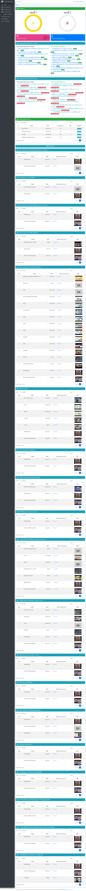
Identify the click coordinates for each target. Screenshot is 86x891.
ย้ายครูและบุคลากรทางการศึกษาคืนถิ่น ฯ (28, 52)
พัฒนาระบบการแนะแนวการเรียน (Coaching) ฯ (63, 55)
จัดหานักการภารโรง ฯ (23, 61)
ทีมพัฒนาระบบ (63, 889)
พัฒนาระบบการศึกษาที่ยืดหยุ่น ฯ (60, 57)
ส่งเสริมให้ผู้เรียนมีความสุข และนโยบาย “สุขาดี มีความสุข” (67, 71)
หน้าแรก (21, 1)
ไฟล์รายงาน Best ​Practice (61, 156)
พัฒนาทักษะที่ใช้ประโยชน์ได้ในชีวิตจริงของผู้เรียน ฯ (64, 59)
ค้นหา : (72, 122)
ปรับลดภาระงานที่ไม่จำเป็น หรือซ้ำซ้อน (27, 62)
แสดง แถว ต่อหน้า (21, 122)
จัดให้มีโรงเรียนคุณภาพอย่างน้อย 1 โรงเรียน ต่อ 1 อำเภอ (65, 54)
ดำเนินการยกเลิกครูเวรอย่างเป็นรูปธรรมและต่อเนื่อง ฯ (31, 59)
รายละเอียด (79, 125)
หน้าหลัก (17, 5)
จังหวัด (48, 125)
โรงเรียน (31, 125)
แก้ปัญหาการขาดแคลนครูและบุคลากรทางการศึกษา (30, 64)
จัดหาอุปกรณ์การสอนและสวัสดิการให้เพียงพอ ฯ (29, 57)
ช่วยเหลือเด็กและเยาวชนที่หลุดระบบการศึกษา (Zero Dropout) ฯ (67, 50)
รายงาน (55, 159)
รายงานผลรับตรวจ (60, 125)
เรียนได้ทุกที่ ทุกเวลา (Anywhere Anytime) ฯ (62, 48)
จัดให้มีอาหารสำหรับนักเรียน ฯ (59, 61)
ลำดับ (19, 156)
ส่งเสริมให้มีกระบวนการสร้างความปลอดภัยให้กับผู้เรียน (65, 62)
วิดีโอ (70, 125)
